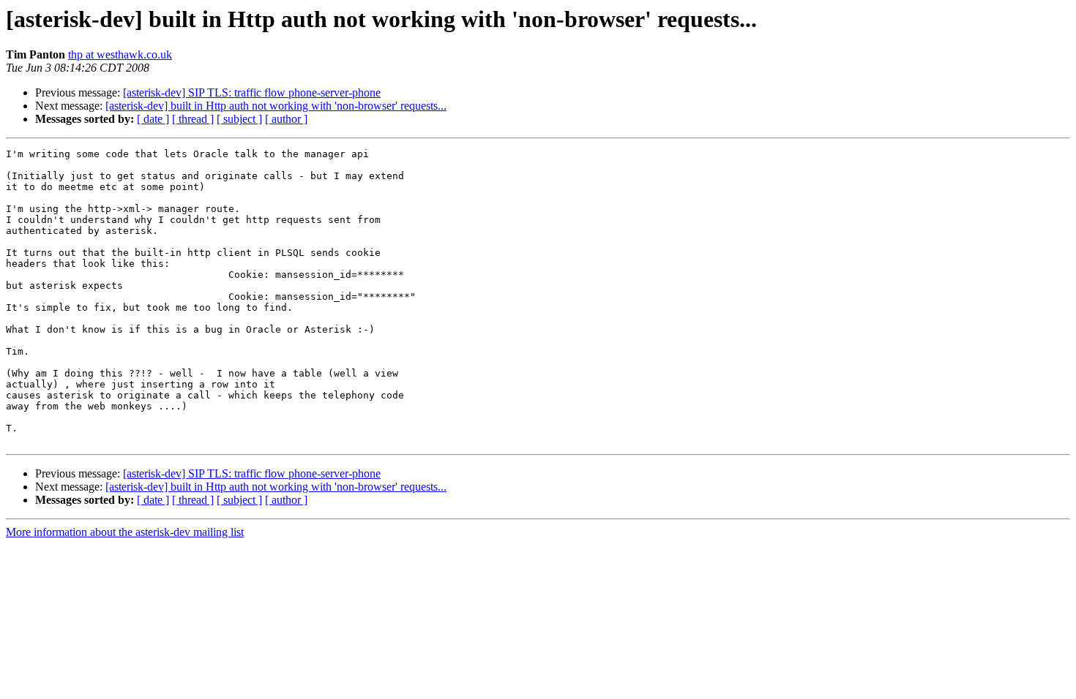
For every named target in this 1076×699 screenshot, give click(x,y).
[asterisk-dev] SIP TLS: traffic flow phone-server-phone (252, 92)
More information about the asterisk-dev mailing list (125, 532)
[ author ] (286, 119)
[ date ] (153, 119)
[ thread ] (193, 119)
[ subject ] (239, 119)
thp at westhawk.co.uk (120, 54)
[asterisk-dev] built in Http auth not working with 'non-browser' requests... (276, 105)
